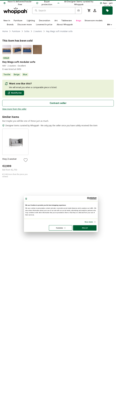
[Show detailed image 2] (17, 49)
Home (5, 31)
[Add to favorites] (25, 160)
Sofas (26, 31)
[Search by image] (78, 10)
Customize (59, 228)
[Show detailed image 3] (27, 49)
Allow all (85, 228)
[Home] (15, 10)
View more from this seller (14, 109)
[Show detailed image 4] (37, 49)
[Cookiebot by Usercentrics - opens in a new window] (88, 198)
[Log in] (95, 10)
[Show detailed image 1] (6, 49)
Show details (89, 222)
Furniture (16, 31)
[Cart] (89, 10)
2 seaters (37, 31)
